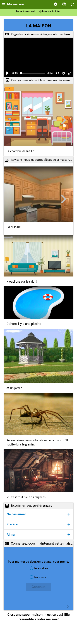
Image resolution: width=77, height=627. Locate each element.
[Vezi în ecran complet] (70, 73)
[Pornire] (7, 73)
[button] (38, 514)
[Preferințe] (55, 4)
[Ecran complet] (72, 4)
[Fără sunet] (57, 73)
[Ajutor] (64, 4)
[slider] (32, 73)
